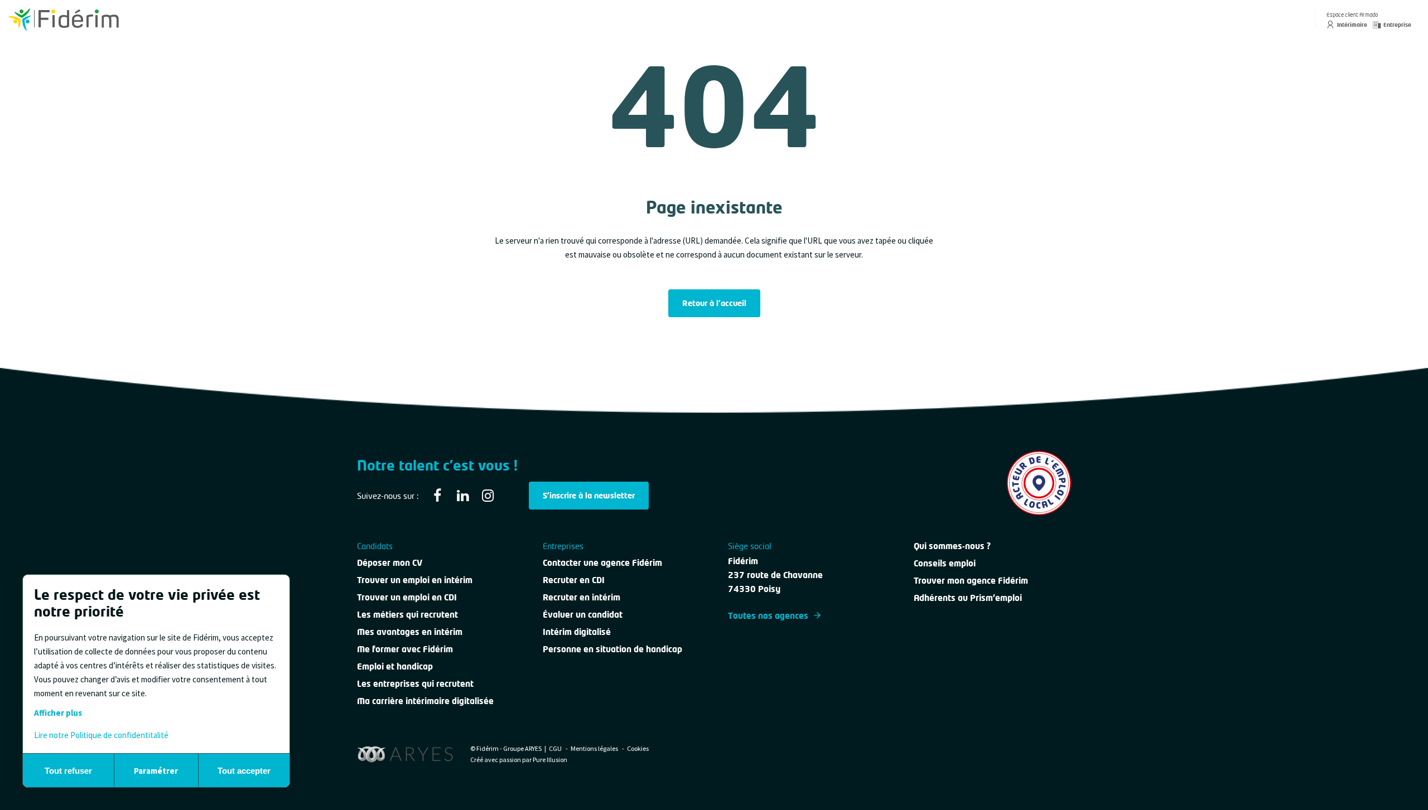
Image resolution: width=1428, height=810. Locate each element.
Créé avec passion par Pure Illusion (518, 759)
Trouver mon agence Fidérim (971, 580)
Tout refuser (68, 770)
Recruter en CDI (574, 580)
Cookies (638, 748)
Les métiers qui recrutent (407, 614)
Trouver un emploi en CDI (407, 597)
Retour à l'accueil (714, 303)
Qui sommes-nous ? (952, 546)
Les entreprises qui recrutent (415, 683)
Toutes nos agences (768, 615)
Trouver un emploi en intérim (414, 580)
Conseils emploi (945, 563)
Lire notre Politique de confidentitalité (101, 735)
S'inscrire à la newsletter (589, 495)
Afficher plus (58, 712)
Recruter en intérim (581, 597)
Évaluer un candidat (583, 614)
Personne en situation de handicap (612, 649)
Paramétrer (156, 770)
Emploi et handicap (395, 666)
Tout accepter (244, 770)
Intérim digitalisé (577, 632)
